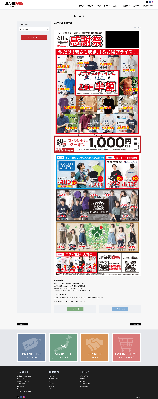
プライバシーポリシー (86, 384)
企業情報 (117, 6)
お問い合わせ (136, 6)
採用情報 (126, 6)
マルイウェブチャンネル (24, 391)
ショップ (99, 6)
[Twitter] (18, 397)
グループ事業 (84, 376)
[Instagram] (24, 397)
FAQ (50, 389)
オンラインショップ (148, 6)
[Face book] (21, 397)
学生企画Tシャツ (90, 6)
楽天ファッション (22, 378)
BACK (22, 324)
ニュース (81, 6)
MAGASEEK (20, 386)
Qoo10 (19, 389)
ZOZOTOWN (21, 384)
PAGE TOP (135, 324)
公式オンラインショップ (24, 376)
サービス (51, 386)
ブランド (107, 6)
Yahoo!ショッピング (23, 381)
